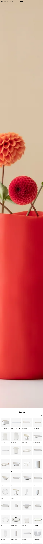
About (5, 1)
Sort (41, 415)
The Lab (10, 1)
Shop (2, 1)
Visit (7, 1)
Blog (12, 1)
